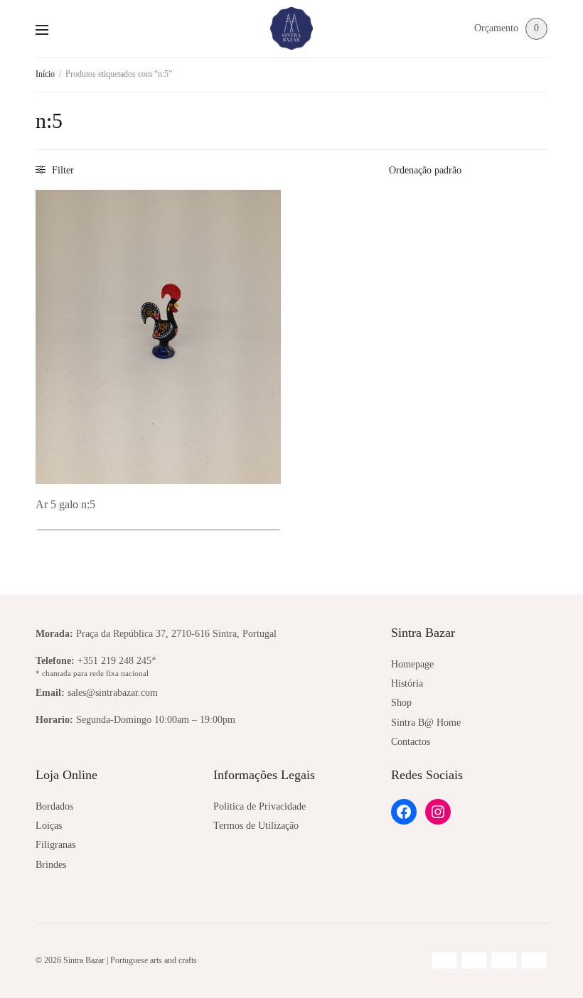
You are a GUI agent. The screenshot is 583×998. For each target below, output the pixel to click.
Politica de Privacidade (259, 806)
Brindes (51, 864)
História (407, 683)
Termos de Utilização (256, 825)
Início (45, 74)
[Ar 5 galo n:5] (158, 337)
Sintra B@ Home (426, 722)
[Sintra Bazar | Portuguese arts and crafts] (291, 28)
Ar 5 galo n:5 (65, 504)
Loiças (49, 825)
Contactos (410, 741)
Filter (61, 170)
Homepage (412, 664)
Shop (401, 702)
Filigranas (55, 844)
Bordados (54, 806)
